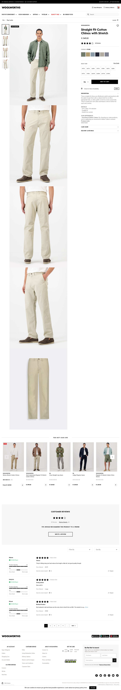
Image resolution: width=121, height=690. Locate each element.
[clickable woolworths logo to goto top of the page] (11, 636)
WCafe (3, 671)
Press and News (46, 660)
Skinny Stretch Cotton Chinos (11, 475)
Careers (44, 656)
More (86, 607)
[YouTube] (114, 675)
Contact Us (45, 650)
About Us (44, 653)
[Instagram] (110, 675)
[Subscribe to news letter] (114, 660)
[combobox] (104, 14)
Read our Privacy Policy (104, 664)
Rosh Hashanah (24, 14)
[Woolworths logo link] (11, 8)
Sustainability (45, 663)
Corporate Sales (26, 666)
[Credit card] (68, 651)
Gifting (35, 14)
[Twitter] (101, 675)
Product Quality (13, 564)
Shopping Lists (5, 656)
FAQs (23, 650)
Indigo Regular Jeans (79, 475)
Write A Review (60, 534)
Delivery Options (26, 656)
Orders (3, 653)
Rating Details (63, 522)
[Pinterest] (106, 675)
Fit (10, 568)
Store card (66, 650)
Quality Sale (55, 14)
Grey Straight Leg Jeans (56, 475)
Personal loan (76, 650)
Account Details (6, 660)
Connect (4, 668)
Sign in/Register (6, 650)
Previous (7, 457)
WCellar (44, 14)
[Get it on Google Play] (105, 636)
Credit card (71, 650)
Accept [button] (93, 687)
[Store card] (63, 651)
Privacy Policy (116, 684)
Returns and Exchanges (28, 660)
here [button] (85, 687)
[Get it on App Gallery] (114, 636)
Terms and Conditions (27, 663)
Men (3, 20)
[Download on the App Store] (96, 636)
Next (112, 457)
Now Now (4, 674)
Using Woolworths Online (28, 653)
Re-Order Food (68, 14)
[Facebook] (97, 675)
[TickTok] (118, 675)
